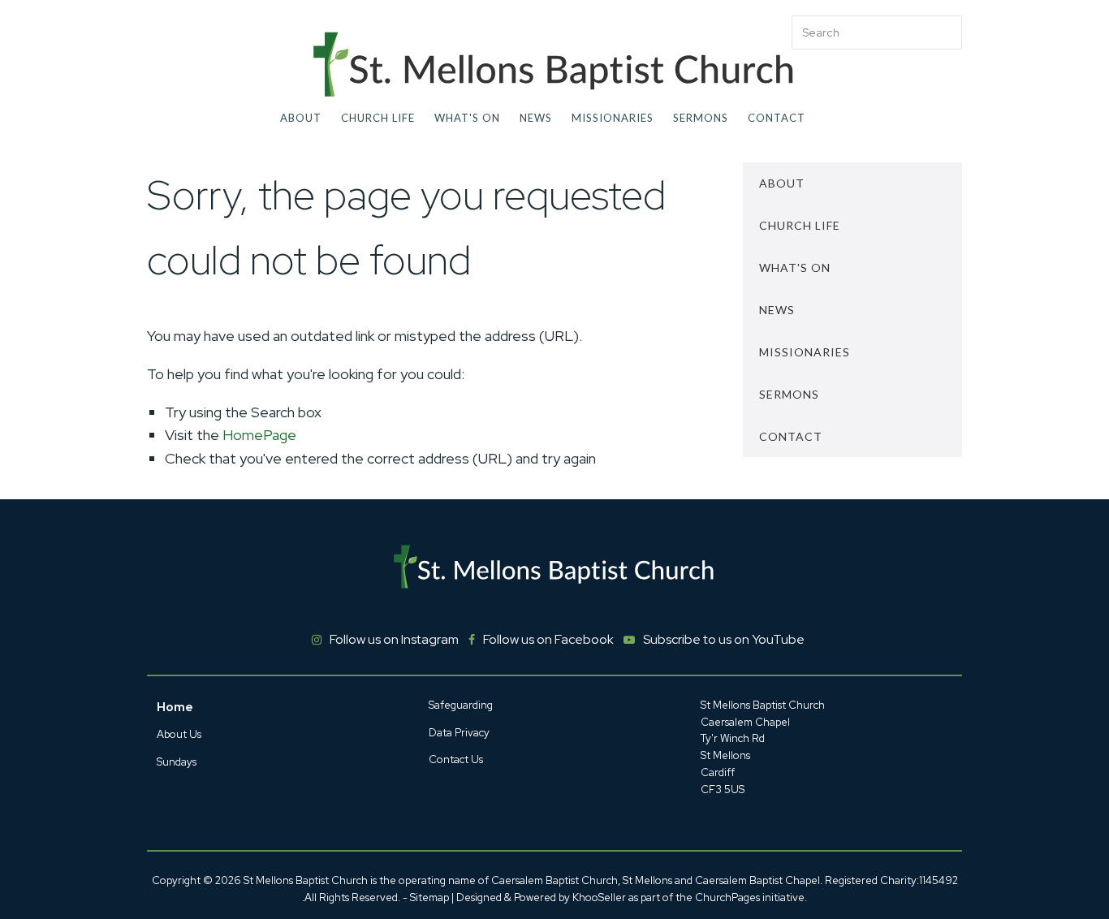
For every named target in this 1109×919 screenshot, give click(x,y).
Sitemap (429, 897)
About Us (179, 734)
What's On (467, 117)
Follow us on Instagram (394, 639)
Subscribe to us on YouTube (724, 639)
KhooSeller (599, 897)
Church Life (378, 117)
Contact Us (456, 759)
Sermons (700, 117)
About (300, 117)
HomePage (259, 434)
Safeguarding (461, 705)
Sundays (176, 762)
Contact (776, 117)
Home (175, 707)
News (536, 117)
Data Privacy (459, 733)
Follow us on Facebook (548, 639)
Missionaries (613, 117)
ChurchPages (727, 897)
